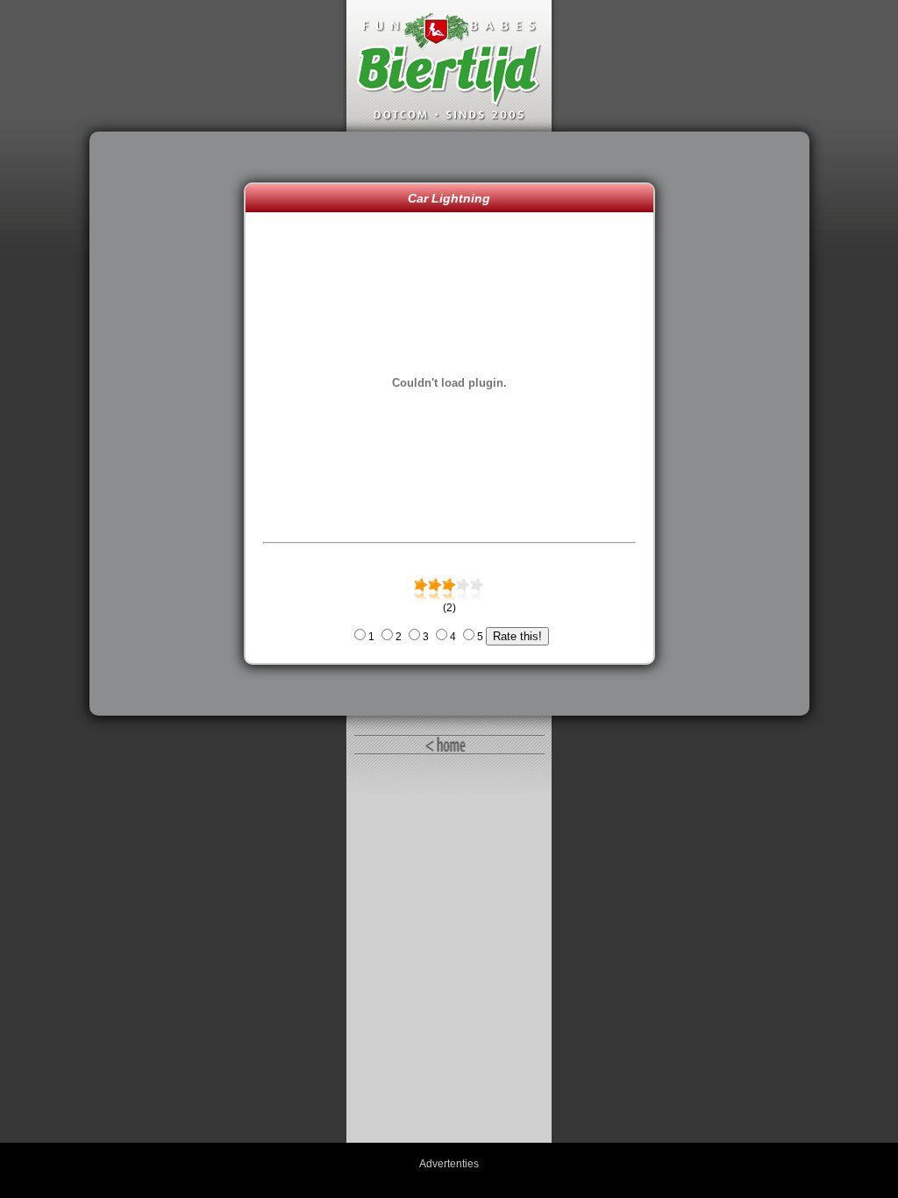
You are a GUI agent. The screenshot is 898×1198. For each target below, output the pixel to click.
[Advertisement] (171, 423)
